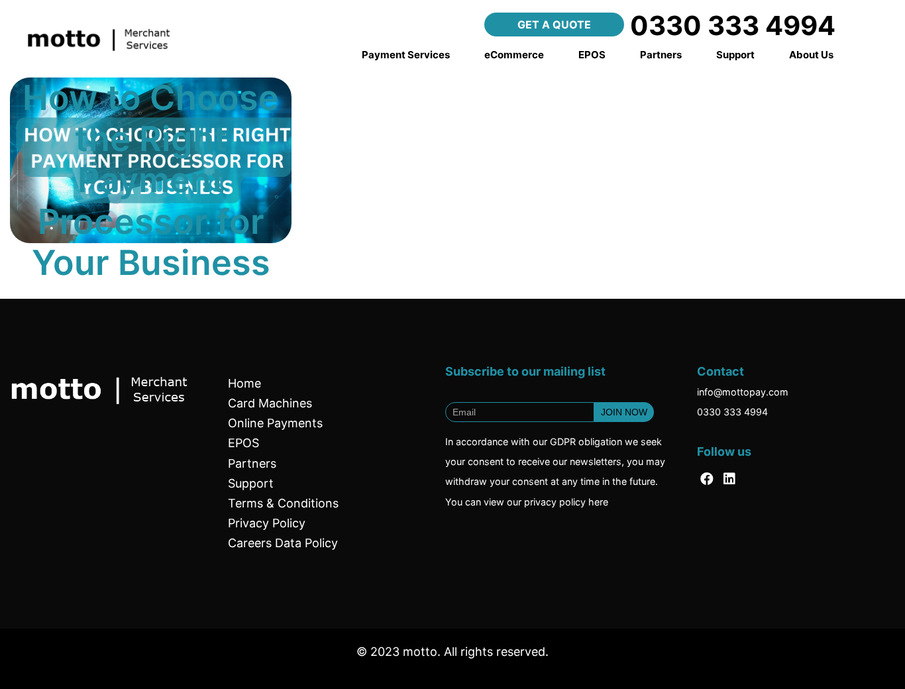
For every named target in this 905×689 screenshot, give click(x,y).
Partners (661, 54)
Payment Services (406, 54)
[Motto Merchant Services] (107, 35)
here (598, 501)
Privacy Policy (266, 523)
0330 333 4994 (732, 411)
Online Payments (275, 423)
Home (244, 383)
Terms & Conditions (283, 503)
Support (735, 54)
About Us (811, 54)
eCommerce (514, 54)
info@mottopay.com (742, 392)
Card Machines (270, 403)
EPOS (592, 54)
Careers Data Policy (283, 543)
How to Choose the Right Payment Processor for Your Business (151, 180)
